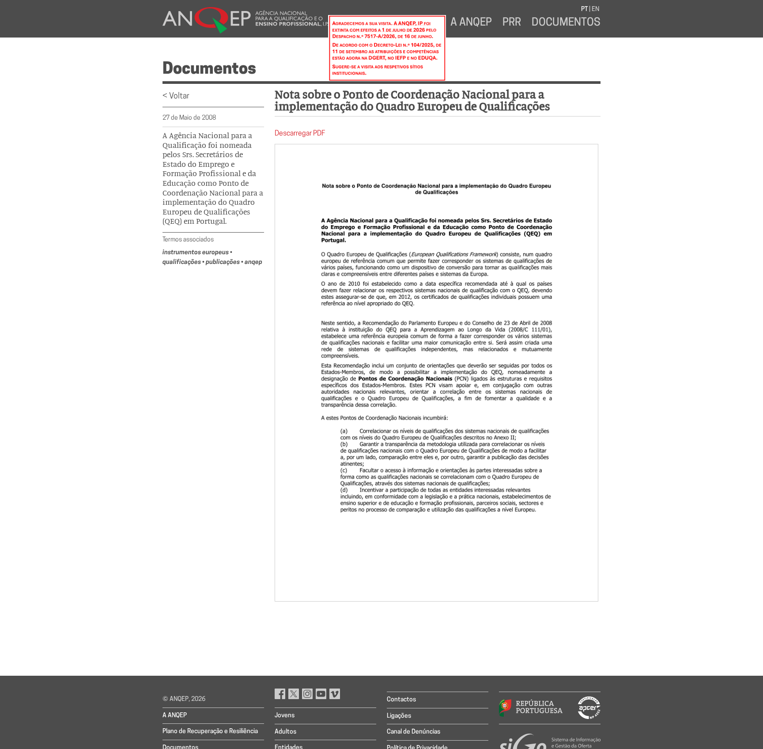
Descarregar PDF (300, 133)
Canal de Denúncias (413, 732)
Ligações (399, 716)
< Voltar (175, 97)
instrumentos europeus (196, 252)
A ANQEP (471, 23)
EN (595, 9)
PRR (511, 23)
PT (584, 9)
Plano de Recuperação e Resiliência (210, 731)
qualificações (182, 262)
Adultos (285, 732)
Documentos (566, 23)
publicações (223, 262)
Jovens (285, 715)
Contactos (401, 699)
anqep (253, 262)
